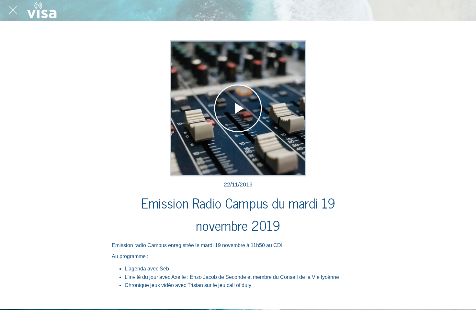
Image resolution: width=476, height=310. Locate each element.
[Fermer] (13, 10)
